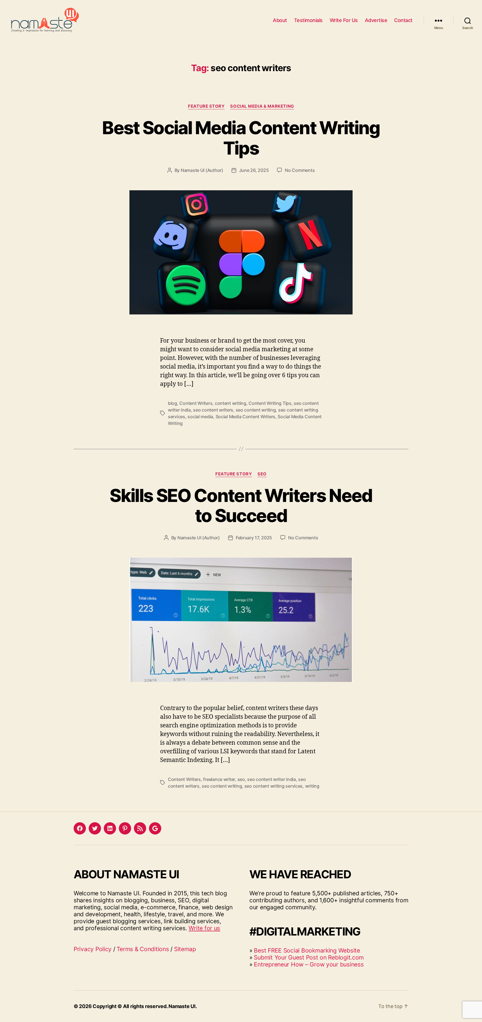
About (280, 20)
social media (200, 416)
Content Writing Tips (270, 403)
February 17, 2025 (254, 537)
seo (241, 779)
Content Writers (195, 403)
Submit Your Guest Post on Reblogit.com (309, 957)
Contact (403, 20)
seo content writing (256, 410)
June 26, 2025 (254, 170)
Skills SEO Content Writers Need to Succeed (241, 505)
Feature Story (206, 106)
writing (312, 786)
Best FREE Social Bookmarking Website (307, 950)
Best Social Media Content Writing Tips (241, 138)
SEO (262, 474)
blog (172, 403)
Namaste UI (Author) (202, 170)
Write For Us (344, 20)
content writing (230, 403)
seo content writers (213, 410)
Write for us (204, 928)
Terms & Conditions (143, 949)
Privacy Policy (93, 949)
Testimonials (308, 20)
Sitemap (185, 949)
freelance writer (219, 779)
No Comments (300, 170)
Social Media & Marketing (262, 106)
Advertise (376, 20)
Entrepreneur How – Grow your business (308, 964)
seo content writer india (271, 779)
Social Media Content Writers (245, 416)
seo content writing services (273, 786)
